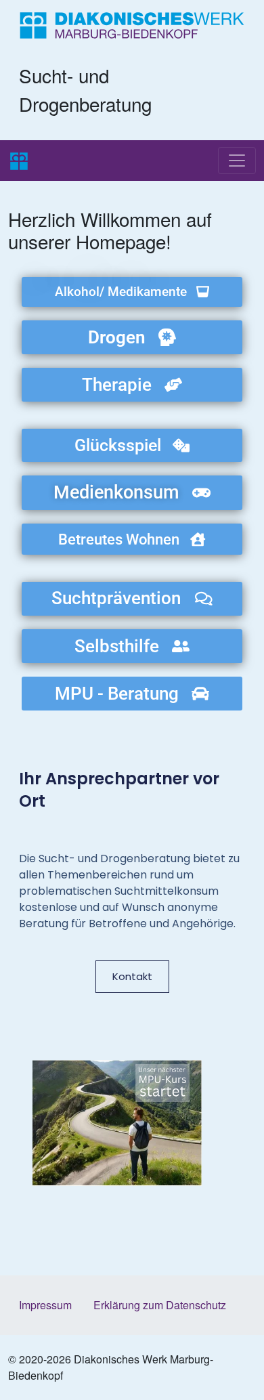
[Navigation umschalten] (237, 160)
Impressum (45, 1305)
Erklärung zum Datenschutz (159, 1305)
